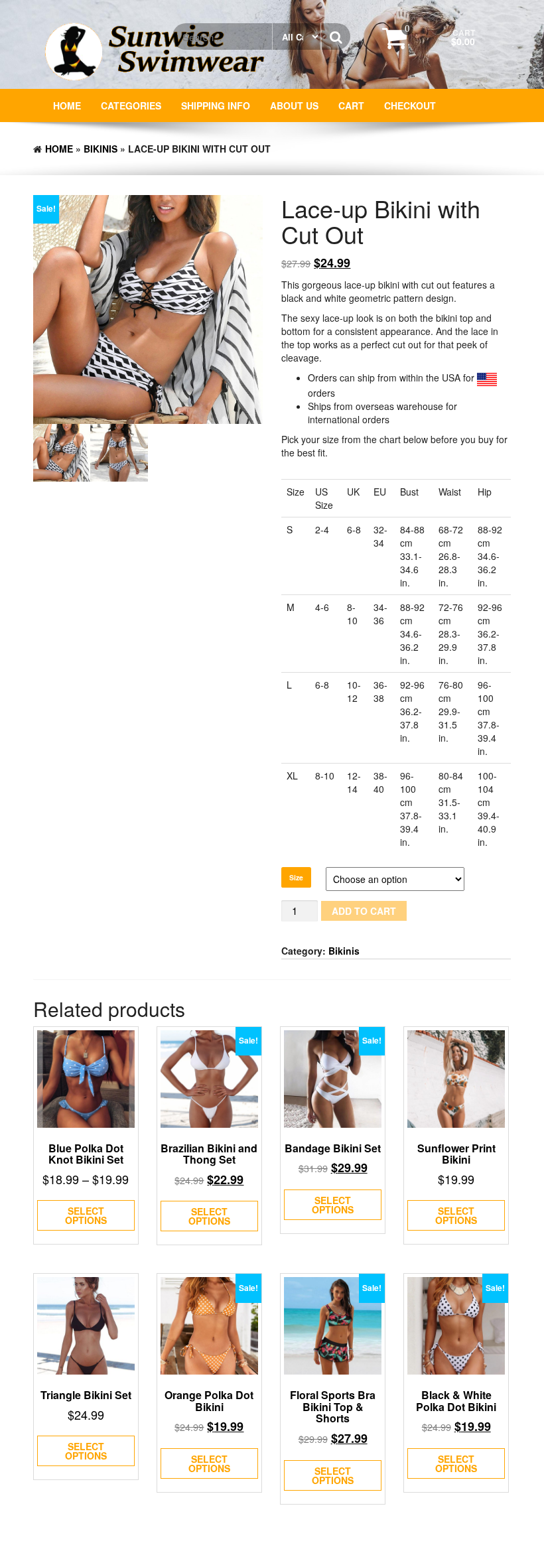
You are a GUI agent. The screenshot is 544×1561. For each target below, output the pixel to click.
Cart (351, 105)
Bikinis (100, 148)
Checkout (410, 105)
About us (294, 105)
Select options (86, 1215)
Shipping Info (215, 105)
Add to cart (364, 910)
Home (67, 105)
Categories (131, 105)
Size (296, 877)
